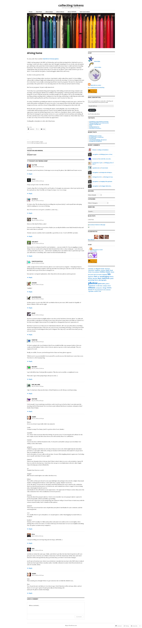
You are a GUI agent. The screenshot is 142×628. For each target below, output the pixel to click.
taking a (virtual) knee (103, 149)
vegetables (91, 291)
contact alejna (97, 67)
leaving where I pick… (97, 162)
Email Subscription (94, 97)
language (104, 274)
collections (91, 270)
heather (34, 399)
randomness (91, 285)
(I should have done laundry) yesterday (98, 121)
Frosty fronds (92, 138)
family (108, 270)
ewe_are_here (36, 384)
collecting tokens (71, 5)
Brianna (94, 149)
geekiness (97, 272)
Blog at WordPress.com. (71, 625)
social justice (99, 288)
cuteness (103, 270)
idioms (112, 272)
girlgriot (35, 242)
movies (95, 278)
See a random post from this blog (96, 87)
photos (92, 283)
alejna (41, 141)
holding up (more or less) (95, 135)
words (96, 291)
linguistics (90, 276)
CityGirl (34, 218)
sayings (105, 285)
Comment (79, 616)
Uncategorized (99, 289)
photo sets (101, 283)
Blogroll (98, 268)
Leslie (33, 179)
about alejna (49, 11)
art (94, 268)
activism (90, 268)
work (45, 143)
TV (93, 289)
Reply (30, 174)
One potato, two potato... (95, 128)
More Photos (91, 239)
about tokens (60, 11)
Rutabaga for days (108, 177)
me (98, 276)
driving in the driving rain (95, 141)
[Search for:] (101, 211)
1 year (90, 125)
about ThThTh (72, 11)
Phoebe (96, 280)
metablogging (104, 276)
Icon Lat (94, 159)
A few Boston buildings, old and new (98, 139)
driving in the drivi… (97, 177)
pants (111, 278)
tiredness (41, 143)
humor (108, 272)
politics (107, 283)
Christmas (107, 268)
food (111, 270)
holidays (103, 272)
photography (102, 280)
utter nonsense (107, 289)
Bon (33, 548)
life (32, 143)
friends (90, 272)
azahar (34, 283)
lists (95, 276)
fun (93, 272)
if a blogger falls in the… (106, 186)
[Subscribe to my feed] (89, 85)
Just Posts (39, 11)
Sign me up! (92, 110)
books (102, 268)
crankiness (97, 270)
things (104, 288)
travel (90, 289)
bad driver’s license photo (51, 59)
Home (30, 11)
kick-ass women (85, 11)
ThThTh (109, 288)
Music (99, 278)
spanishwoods (95, 168)
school (108, 285)
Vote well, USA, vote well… (104, 159)
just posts (90, 274)
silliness (91, 288)
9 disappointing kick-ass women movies (99, 123)
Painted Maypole (37, 261)
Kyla (33, 534)
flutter (34, 165)
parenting (36, 143)
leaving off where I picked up (96, 137)
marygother (95, 154)
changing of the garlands (106, 181)
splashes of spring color (95, 124)
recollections (99, 285)
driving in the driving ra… (106, 172)
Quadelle (35, 199)
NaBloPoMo (106, 278)
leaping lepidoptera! (94, 127)
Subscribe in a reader (95, 85)
